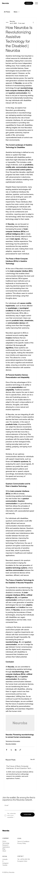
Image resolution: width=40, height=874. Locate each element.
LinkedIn (5, 859)
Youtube (4, 865)
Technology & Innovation (13, 741)
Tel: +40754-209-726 (23, 859)
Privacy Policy (21, 843)
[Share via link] (20, 750)
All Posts (7, 12)
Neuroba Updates (11, 744)
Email (7, 805)
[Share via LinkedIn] (16, 750)
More (15, 12)
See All (32, 759)
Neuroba (5, 3)
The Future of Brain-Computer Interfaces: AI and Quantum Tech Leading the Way (18, 767)
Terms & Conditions (23, 841)
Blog (3, 849)
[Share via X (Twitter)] (11, 750)
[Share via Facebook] (6, 750)
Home (4, 841)
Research (5, 845)
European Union (22, 861)
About (4, 851)
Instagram (5, 863)
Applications (6, 847)
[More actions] (33, 22)
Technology (5, 843)
